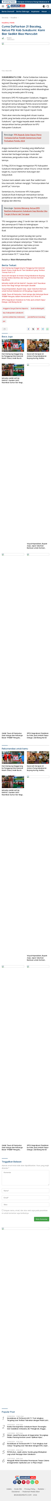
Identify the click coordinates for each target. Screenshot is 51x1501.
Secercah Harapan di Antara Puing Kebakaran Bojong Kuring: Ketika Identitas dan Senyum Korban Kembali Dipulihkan (23, 278)
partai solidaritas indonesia (14, 317)
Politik (12, 23)
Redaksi (9, 38)
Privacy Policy (29, 1489)
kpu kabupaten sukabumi (13, 313)
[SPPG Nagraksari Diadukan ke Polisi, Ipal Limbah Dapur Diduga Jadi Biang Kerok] (38, 642)
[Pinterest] (24, 1482)
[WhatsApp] (32, 1482)
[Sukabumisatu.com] (16, 6)
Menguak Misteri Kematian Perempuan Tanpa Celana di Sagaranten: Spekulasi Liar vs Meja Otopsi (28, 1461)
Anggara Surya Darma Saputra (15, 308)
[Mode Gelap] (44, 6)
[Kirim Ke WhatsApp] (47, 329)
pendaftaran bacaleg (36, 317)
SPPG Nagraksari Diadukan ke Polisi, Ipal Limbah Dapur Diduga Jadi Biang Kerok (24, 301)
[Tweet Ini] (33, 329)
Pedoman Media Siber (31, 1492)
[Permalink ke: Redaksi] (4, 38)
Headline (5, 23)
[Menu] (3, 6)
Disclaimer (16, 1492)
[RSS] (37, 1482)
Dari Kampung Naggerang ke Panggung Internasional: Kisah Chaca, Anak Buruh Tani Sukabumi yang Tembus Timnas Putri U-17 (23, 270)
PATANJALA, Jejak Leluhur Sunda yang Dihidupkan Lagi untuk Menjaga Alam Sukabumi (27, 1453)
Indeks (9, 1489)
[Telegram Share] (42, 329)
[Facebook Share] (28, 329)
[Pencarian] (47, 6)
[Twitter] (19, 1482)
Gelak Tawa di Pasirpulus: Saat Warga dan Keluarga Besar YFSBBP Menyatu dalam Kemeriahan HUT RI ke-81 (25, 295)
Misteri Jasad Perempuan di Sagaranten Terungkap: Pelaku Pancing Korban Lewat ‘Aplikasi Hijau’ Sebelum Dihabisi (27, 1436)
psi (4, 321)
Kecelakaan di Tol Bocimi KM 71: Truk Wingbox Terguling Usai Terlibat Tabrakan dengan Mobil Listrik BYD (28, 1419)
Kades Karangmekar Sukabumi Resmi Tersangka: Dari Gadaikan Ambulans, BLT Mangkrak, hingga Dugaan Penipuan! (26, 1428)
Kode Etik (18, 1489)
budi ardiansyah (37, 308)
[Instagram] (28, 1482)
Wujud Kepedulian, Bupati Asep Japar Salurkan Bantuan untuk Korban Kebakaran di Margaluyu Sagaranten (24, 290)
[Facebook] (15, 1482)
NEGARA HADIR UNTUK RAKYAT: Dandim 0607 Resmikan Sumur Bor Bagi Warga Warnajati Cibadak (24, 284)
